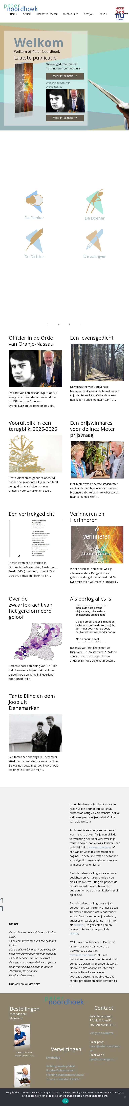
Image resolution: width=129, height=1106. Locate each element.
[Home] (21, 7)
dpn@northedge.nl (101, 1059)
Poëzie (103, 13)
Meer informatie (63, 76)
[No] (124, 1097)
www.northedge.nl (100, 847)
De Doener (95, 218)
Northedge (53, 1057)
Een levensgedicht (92, 337)
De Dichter (34, 256)
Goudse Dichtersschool (60, 1070)
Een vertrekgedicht (31, 513)
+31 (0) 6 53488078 (101, 1033)
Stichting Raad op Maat (59, 1066)
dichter (74, 933)
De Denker (34, 217)
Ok (65, 1101)
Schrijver (88, 13)
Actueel (27, 13)
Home (13, 13)
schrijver (79, 925)
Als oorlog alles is (90, 598)
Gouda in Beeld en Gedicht (63, 1079)
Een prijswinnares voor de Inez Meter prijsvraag (92, 428)
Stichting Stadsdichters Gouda (65, 1075)
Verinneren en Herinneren (87, 516)
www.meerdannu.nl (82, 955)
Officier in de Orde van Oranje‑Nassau (58, 84)
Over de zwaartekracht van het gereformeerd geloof (30, 607)
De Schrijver (95, 256)
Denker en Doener (47, 13)
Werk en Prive (70, 13)
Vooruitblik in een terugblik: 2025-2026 (33, 425)
